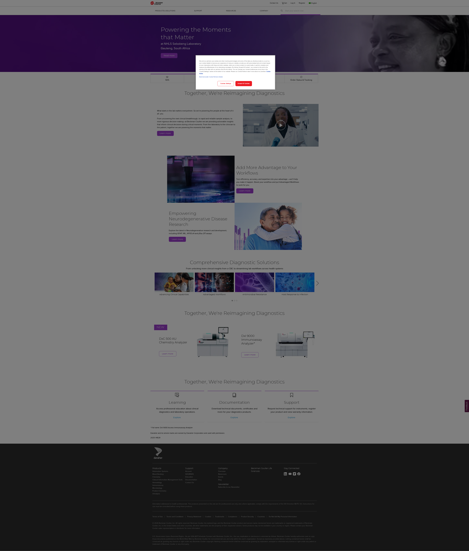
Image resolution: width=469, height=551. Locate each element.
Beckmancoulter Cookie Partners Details (211, 77)
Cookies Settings (225, 83)
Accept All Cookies (244, 83)
